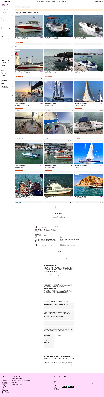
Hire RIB (55, 387)
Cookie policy (3, 385)
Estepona (20, 7)
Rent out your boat (4, 382)
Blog (2, 393)
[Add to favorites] (102, 15)
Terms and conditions (4, 386)
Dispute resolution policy (5, 391)
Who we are (3, 379)
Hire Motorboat (56, 385)
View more (58, 251)
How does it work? (4, 380)
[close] (101, 10)
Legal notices (3, 387)
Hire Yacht (55, 388)
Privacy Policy (3, 384)
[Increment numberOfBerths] (12, 42)
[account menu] (102, 1)
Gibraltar (24, 7)
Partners (3, 388)
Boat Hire (38, 1)
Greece (55, 380)
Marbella (16, 7)
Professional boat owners (5, 383)
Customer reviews (14, 382)
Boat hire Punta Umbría (53, 362)
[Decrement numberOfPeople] (8, 36)
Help (2, 378)
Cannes (55, 381)
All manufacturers (56, 389)
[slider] (1, 25)
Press (2, 381)
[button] (88, 133)
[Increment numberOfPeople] (12, 36)
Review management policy (5, 392)
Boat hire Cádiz (46, 362)
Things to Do (43, 1)
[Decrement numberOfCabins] (8, 39)
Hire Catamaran (56, 386)
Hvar (54, 382)
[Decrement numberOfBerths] (8, 42)
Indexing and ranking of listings (6, 390)
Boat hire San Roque (69, 362)
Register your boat (64, 1)
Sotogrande (28, 7)
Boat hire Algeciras (62, 362)
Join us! (3, 389)
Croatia (55, 379)
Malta (54, 378)
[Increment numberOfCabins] (12, 39)
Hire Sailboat (55, 384)
